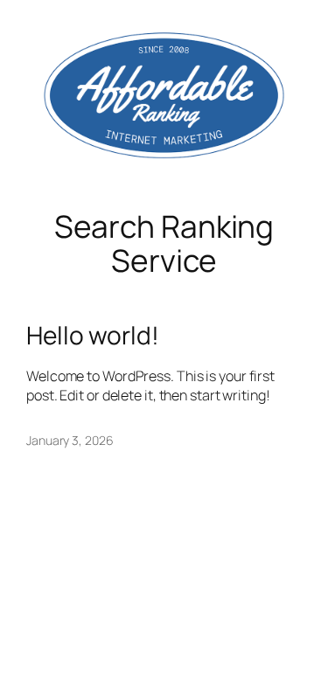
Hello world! (92, 336)
